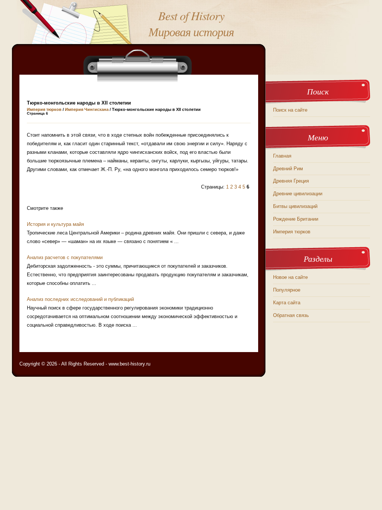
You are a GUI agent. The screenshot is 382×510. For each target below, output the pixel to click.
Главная (282, 156)
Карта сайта (286, 302)
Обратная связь (291, 315)
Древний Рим (288, 168)
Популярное (286, 290)
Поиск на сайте (290, 110)
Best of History (191, 15)
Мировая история (191, 32)
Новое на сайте (290, 277)
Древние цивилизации (297, 193)
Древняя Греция (291, 181)
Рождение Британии (295, 219)
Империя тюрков (44, 109)
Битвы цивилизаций (295, 206)
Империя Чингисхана (87, 109)
